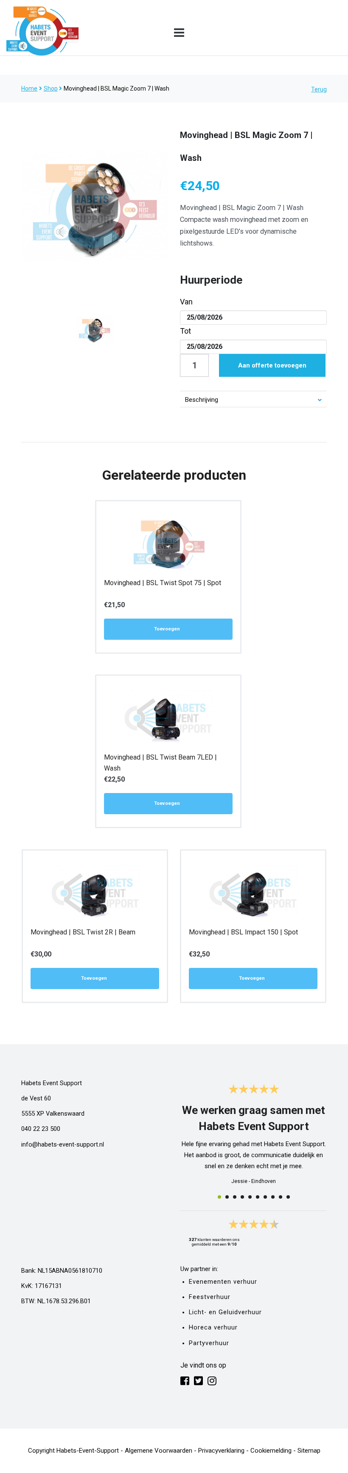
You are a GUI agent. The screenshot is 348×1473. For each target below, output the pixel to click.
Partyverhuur (209, 1343)
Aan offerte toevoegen (272, 365)
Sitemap (308, 1450)
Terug (319, 89)
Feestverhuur (209, 1297)
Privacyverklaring (221, 1450)
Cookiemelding (271, 1450)
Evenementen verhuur (223, 1281)
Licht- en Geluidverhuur (225, 1312)
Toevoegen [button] (167, 629)
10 (288, 1197)
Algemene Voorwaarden (158, 1450)
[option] (94, 206)
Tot (185, 330)
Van (186, 301)
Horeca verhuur (213, 1327)
